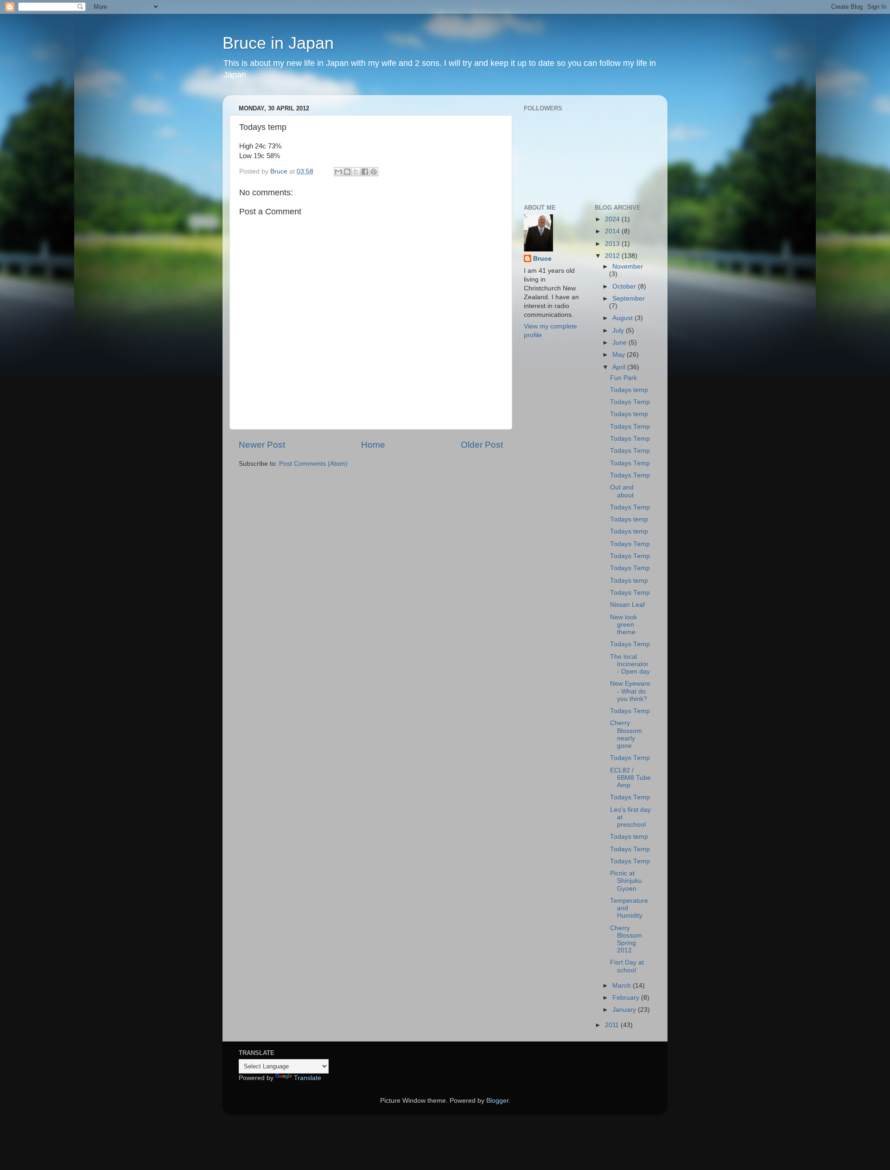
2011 (613, 1025)
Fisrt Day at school (627, 966)
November (627, 266)
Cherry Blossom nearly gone (626, 734)
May (619, 354)
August (623, 318)
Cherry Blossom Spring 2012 (626, 939)
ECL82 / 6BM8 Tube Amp (630, 778)
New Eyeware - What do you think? (630, 691)
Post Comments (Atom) (313, 463)
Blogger (497, 1100)
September (628, 298)
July (619, 330)
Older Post (482, 445)
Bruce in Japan (278, 42)
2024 (613, 219)
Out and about (622, 491)
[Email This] (338, 171)
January (625, 1009)
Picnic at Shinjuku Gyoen (626, 881)
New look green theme (623, 625)
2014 (613, 231)
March (622, 985)
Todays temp (629, 389)
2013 (613, 243)
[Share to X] (356, 171)
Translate (307, 1077)
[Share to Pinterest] (373, 171)
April (619, 367)
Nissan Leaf (627, 604)
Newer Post (262, 445)
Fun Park (623, 377)
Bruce (542, 258)
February (626, 997)
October (625, 286)
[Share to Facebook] (364, 171)
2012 (613, 255)
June (620, 342)
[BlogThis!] (347, 171)
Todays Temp (630, 402)
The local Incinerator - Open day (630, 664)
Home (373, 445)
